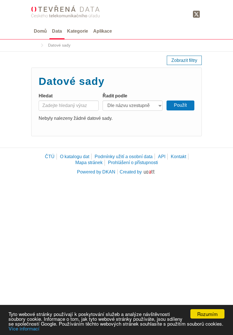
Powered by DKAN (96, 171)
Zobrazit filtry (184, 60)
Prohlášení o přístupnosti (133, 162)
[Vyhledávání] (175, 14)
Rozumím (207, 313)
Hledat (46, 95)
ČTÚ (50, 156)
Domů (40, 31)
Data (57, 31)
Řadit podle (115, 95)
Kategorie (77, 31)
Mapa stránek (89, 162)
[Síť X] (196, 14)
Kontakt (178, 156)
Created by (131, 171)
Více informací (24, 328)
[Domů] (65, 11)
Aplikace (102, 31)
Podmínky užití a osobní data (124, 156)
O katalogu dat (74, 156)
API (161, 156)
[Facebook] (185, 14)
